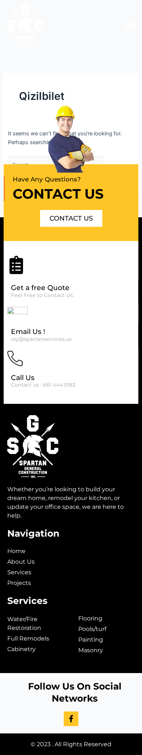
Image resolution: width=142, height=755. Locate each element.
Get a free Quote (40, 287)
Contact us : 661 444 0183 (43, 385)
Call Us (23, 377)
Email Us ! (28, 331)
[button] (130, 26)
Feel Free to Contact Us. (42, 295)
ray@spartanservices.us (41, 339)
